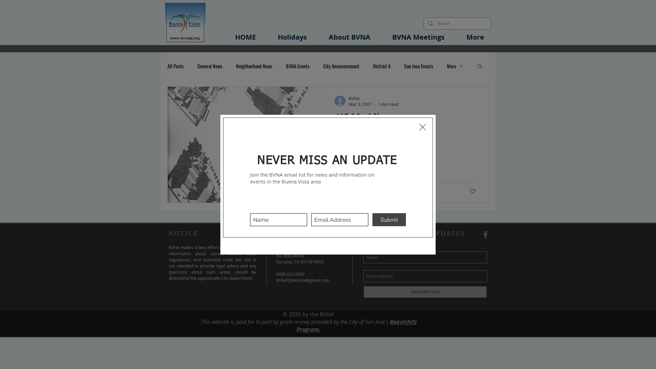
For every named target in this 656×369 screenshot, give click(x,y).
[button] (422, 127)
